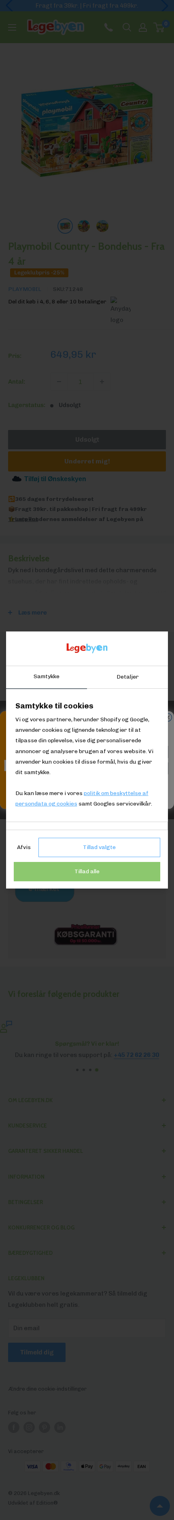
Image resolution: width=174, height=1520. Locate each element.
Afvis (24, 847)
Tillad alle (87, 871)
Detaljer (128, 676)
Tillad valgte (99, 847)
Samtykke (46, 676)
